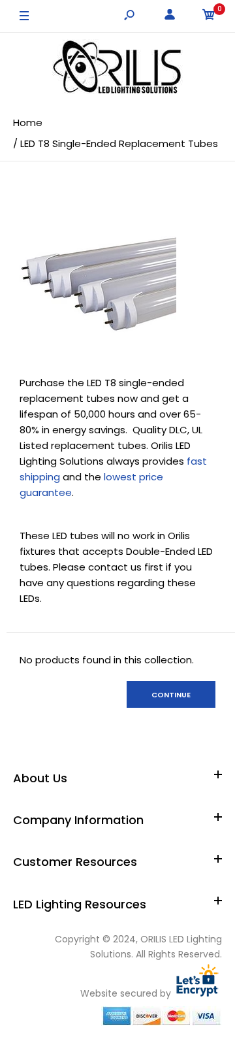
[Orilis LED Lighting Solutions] (117, 69)
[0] (208, 16)
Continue (171, 694)
